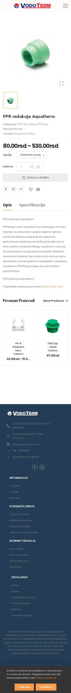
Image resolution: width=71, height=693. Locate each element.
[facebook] (34, 467)
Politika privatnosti (20, 520)
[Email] (21, 189)
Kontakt (14, 492)
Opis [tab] (7, 205)
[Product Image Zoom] (61, 83)
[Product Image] (35, 53)
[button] (65, 5)
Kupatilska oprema (23, 597)
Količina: (8, 166)
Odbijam (24, 687)
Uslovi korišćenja (19, 514)
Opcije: (7, 155)
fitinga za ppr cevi (52, 286)
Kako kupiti (16, 549)
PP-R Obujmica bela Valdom (18, 349)
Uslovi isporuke (18, 555)
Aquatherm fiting (24, 133)
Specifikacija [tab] (32, 205)
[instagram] (42, 467)
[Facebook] (6, 189)
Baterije (16, 609)
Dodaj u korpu (38, 178)
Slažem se (46, 687)
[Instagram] (13, 189)
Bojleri (15, 591)
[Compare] (38, 189)
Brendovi (14, 498)
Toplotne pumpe (21, 615)
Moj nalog (15, 567)
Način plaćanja (18, 561)
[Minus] (32, 166)
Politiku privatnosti (46, 677)
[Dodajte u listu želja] (31, 189)
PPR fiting (42, 124)
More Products (53, 301)
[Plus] (38, 166)
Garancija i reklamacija (23, 532)
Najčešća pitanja (19, 526)
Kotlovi (15, 585)
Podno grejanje (20, 603)
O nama (14, 486)
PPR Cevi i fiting (27, 124)
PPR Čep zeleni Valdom (53, 347)
